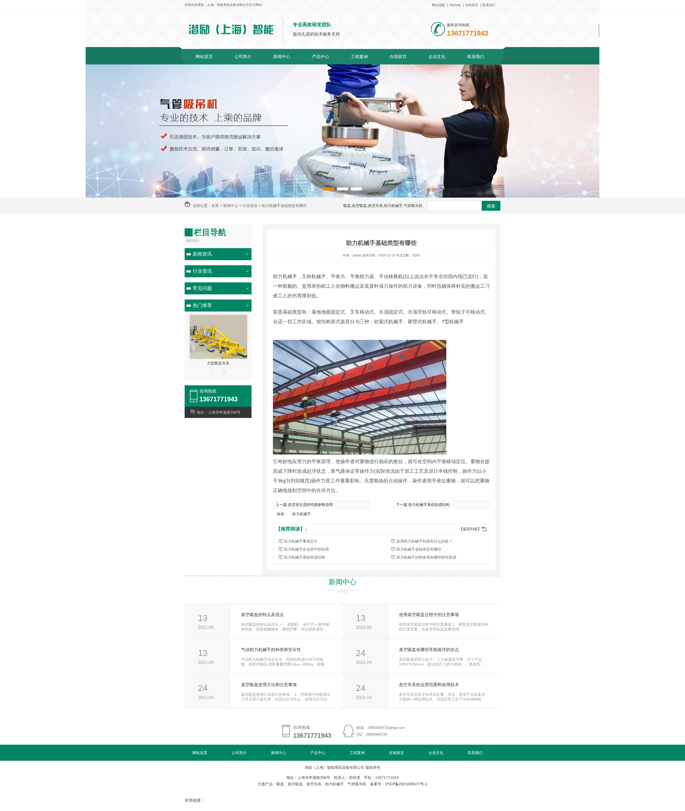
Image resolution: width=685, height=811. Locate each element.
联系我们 (488, 5)
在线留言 (471, 5)
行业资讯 (202, 271)
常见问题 (202, 288)
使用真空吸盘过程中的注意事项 (429, 614)
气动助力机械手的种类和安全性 (271, 649)
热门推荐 (202, 305)
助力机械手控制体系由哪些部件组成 (426, 557)
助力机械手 (301, 514)
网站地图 (438, 5)
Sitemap (455, 5)
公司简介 (243, 56)
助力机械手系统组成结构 (429, 504)
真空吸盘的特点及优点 (262, 614)
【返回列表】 (470, 529)
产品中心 (320, 56)
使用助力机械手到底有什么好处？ (424, 541)
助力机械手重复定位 (301, 541)
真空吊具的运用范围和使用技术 (429, 684)
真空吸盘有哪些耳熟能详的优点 (429, 649)
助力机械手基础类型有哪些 (418, 549)
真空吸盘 (218, 363)
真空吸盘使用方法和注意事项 (269, 684)
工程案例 (359, 56)
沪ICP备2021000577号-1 (406, 784)
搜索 (491, 206)
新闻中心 (281, 56)
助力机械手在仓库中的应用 (306, 549)
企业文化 (437, 56)
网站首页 (204, 56)
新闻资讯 (202, 254)
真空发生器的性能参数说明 (310, 504)
